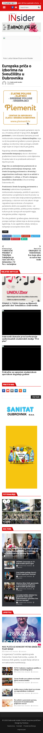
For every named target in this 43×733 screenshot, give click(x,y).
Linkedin (36, 236)
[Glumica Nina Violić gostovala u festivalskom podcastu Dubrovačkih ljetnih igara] (9, 586)
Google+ (27, 236)
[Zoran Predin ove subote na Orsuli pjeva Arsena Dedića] (7, 682)
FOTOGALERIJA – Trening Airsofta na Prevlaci (20, 520)
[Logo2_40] (20, 421)
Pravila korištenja (29, 726)
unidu (5, 231)
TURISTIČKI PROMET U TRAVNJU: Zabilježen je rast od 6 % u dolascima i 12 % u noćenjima (9, 256)
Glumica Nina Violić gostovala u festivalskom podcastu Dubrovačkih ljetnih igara (27, 585)
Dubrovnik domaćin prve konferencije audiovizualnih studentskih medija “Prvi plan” (20, 338)
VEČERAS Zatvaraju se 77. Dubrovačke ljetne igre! (25, 562)
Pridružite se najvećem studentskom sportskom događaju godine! (19, 373)
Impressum (21, 729)
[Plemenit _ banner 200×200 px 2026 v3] (20, 125)
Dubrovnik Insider (16, 82)
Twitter (17, 236)
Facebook (7, 236)
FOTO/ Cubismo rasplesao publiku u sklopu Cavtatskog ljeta (27, 669)
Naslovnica (11, 726)
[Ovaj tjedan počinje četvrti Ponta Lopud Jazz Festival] (9, 575)
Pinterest (16, 239)
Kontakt (19, 726)
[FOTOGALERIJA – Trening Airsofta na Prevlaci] (21, 511)
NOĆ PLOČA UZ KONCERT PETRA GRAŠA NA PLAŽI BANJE (21, 648)
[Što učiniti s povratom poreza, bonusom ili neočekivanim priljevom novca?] (7, 703)
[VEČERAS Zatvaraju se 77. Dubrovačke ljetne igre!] (9, 565)
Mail (25, 239)
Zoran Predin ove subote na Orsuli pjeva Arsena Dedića (27, 679)
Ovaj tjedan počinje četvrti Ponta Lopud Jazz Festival (26, 573)
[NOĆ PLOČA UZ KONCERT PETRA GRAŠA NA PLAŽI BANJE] (21, 629)
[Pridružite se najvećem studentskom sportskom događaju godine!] (21, 358)
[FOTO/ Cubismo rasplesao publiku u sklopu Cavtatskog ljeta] (7, 671)
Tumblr (6, 239)
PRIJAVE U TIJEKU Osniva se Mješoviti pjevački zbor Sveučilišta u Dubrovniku (20, 304)
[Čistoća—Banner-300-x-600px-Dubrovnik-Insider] (21, 488)
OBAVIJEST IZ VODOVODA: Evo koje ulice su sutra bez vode (34, 254)
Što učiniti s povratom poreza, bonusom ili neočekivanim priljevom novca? (25, 702)
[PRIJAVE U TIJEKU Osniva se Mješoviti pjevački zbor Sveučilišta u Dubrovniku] (21, 289)
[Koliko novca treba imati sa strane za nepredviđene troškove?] (7, 692)
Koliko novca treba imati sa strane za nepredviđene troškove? (27, 690)
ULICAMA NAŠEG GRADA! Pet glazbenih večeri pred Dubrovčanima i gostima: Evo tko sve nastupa (27, 597)
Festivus (25, 723)
